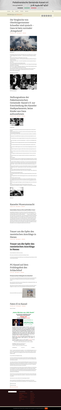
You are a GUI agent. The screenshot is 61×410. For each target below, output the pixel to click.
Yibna (20, 400)
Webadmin (19, 14)
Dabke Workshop (21, 395)
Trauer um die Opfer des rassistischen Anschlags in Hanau (23, 234)
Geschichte (16, 11)
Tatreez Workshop (21, 399)
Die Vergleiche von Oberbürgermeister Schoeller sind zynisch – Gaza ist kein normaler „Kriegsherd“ (22, 25)
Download (21, 11)
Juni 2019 (31, 401)
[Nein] (59, 408)
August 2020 (32, 398)
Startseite (8, 11)
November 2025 (32, 394)
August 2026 (32, 393)
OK (46, 408)
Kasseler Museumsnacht (22, 204)
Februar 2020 (32, 400)
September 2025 (32, 397)
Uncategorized (18, 206)
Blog (12, 11)
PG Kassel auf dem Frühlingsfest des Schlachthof (19, 267)
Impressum (26, 11)
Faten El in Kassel (18, 304)
